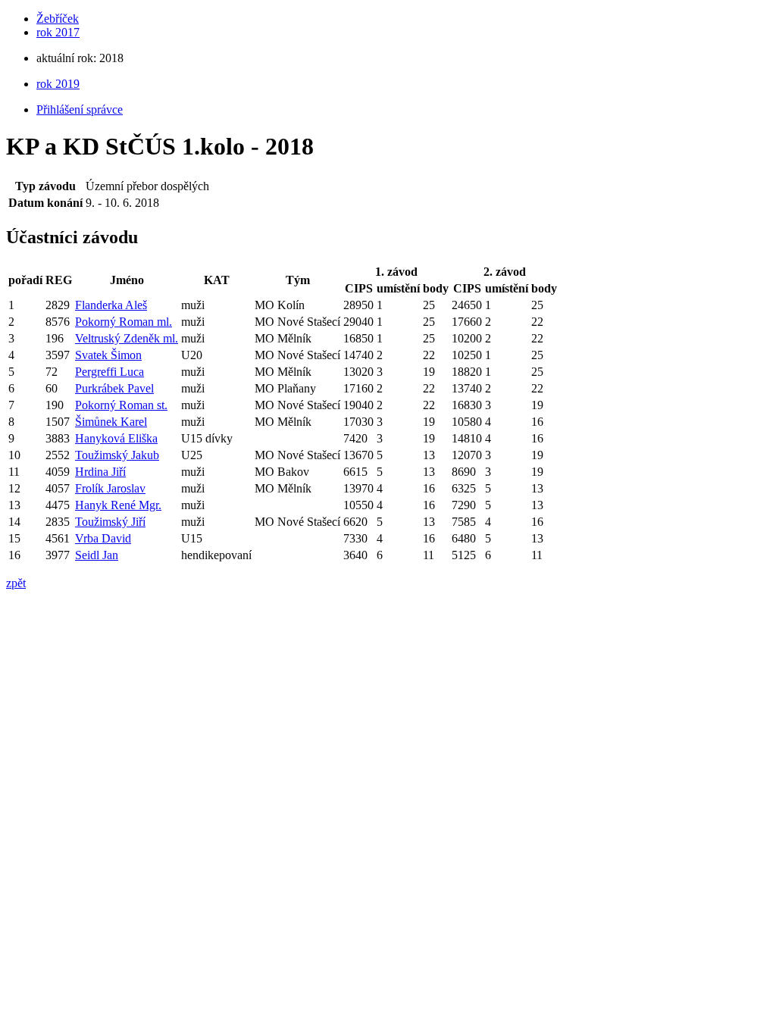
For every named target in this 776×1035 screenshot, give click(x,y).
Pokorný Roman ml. (123, 321)
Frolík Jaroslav (110, 488)
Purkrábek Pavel (114, 388)
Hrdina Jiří (100, 471)
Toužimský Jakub (117, 455)
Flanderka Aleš (111, 305)
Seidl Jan (96, 555)
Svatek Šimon (108, 355)
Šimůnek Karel (111, 421)
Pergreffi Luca (109, 371)
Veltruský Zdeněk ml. (126, 338)
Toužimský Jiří (110, 521)
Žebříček (57, 18)
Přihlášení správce (79, 109)
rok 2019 (58, 83)
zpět (16, 583)
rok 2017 (58, 32)
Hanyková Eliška (116, 438)
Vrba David (103, 538)
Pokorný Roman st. (121, 405)
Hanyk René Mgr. (118, 505)
